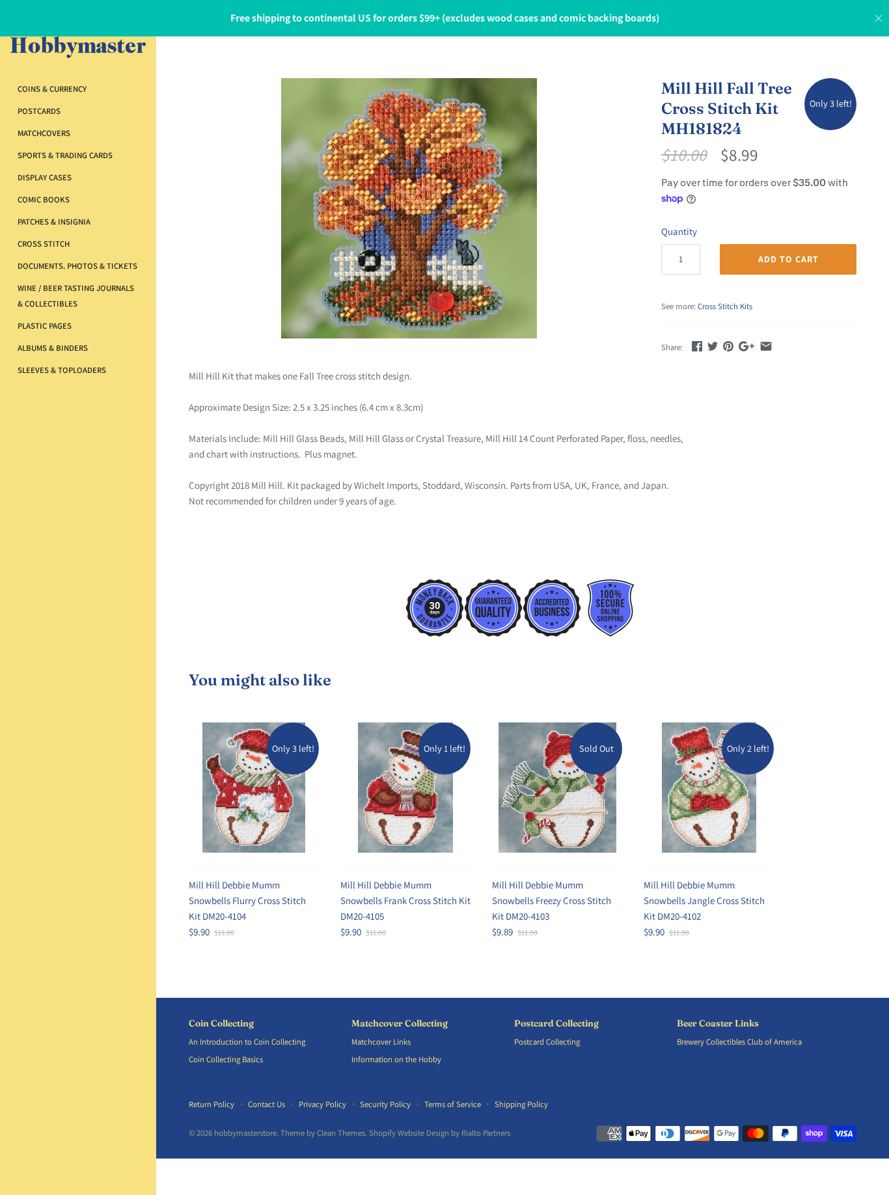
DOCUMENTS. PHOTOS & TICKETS (77, 265)
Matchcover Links (381, 1041)
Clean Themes (341, 1132)
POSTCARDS (39, 111)
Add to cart (788, 259)
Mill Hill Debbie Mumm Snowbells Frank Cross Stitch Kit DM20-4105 (405, 900)
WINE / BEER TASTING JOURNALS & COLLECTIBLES (76, 295)
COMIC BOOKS (44, 199)
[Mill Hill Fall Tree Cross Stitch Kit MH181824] (409, 208)
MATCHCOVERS (44, 133)
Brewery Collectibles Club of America (739, 1041)
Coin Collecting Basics (226, 1059)
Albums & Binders (53, 347)
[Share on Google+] (746, 346)
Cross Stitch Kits (725, 306)
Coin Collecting (221, 1023)
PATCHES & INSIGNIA (54, 221)
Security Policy (385, 1104)
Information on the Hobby (396, 1059)
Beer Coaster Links (718, 1023)
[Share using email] (766, 346)
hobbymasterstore (245, 1132)
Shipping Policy (521, 1104)
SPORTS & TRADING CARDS (65, 155)
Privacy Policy (322, 1104)
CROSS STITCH (44, 243)
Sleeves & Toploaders (62, 370)
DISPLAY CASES (45, 177)
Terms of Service (452, 1104)
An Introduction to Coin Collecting (247, 1041)
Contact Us (266, 1104)
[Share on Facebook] (697, 346)
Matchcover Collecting (399, 1023)
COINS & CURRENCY (52, 88)
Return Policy (211, 1104)
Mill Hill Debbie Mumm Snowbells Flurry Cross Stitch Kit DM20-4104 (247, 900)
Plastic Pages (45, 325)
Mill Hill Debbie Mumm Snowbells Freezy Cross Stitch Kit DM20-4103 (551, 900)
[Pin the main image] (728, 346)
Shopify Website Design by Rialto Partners (439, 1132)
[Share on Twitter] (712, 346)
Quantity (679, 231)
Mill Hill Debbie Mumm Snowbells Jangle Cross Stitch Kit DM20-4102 (704, 900)
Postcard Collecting (556, 1023)
